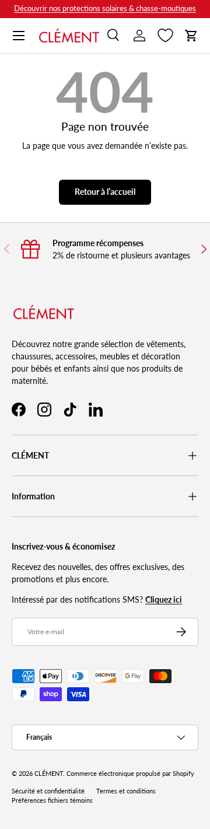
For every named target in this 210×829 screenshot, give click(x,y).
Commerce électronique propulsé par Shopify (130, 773)
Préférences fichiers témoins (52, 800)
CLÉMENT (48, 773)
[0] (165, 35)
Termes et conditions (126, 791)
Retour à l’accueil (105, 192)
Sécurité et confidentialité (48, 791)
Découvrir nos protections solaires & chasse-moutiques (105, 8)
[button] (191, 35)
